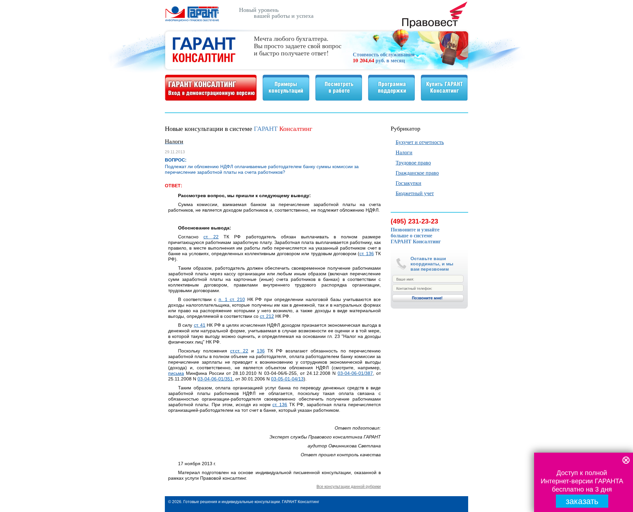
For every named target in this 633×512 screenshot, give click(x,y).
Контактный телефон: (414, 288)
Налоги (404, 152)
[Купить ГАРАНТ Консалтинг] (444, 99)
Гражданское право (417, 172)
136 (261, 350)
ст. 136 (366, 253)
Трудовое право (413, 162)
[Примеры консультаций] (285, 99)
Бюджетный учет (415, 193)
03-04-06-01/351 (215, 378)
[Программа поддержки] (391, 99)
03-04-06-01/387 (355, 373)
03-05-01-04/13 (287, 378)
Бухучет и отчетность (420, 141)
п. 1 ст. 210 (232, 299)
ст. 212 (267, 316)
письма (176, 373)
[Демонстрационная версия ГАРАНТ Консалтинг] (210, 99)
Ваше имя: (405, 279)
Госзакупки (408, 182)
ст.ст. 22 (239, 350)
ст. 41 (199, 325)
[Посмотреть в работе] (338, 99)
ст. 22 (211, 236)
